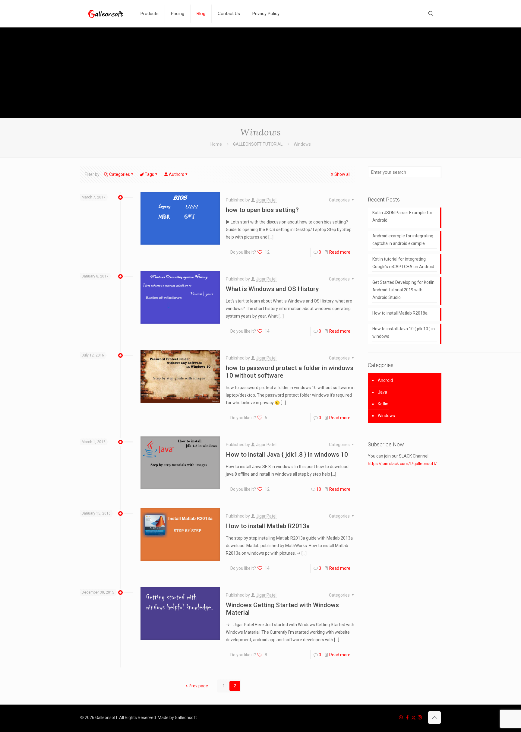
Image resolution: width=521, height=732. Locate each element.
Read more (339, 252)
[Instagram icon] (420, 717)
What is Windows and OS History (272, 289)
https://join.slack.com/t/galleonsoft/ (402, 463)
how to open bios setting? (262, 210)
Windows (386, 415)
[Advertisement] (260, 72)
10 (318, 489)
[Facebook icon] (407, 717)
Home (216, 144)
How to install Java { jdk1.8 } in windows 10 (287, 454)
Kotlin (383, 403)
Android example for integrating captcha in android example (402, 239)
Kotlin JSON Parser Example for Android (402, 216)
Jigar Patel (266, 200)
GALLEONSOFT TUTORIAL (258, 144)
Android (385, 380)
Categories (119, 174)
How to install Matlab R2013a (268, 526)
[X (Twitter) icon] (413, 717)
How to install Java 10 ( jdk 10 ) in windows (403, 332)
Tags (149, 174)
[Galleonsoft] (105, 13)
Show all (342, 174)
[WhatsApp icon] (401, 717)
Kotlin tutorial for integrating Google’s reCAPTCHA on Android (403, 263)
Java (382, 392)
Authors (176, 174)
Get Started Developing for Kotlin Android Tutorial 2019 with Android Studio (403, 290)
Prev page (198, 685)
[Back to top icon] (434, 717)
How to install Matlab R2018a (400, 313)
